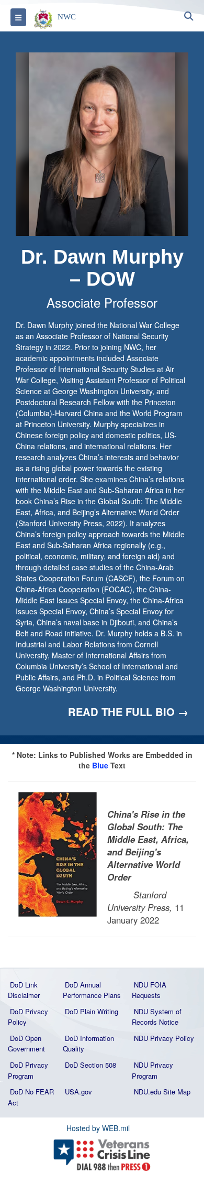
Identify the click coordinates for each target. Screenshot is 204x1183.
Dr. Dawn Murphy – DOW (102, 268)
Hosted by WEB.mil (98, 1128)
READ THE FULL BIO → (128, 711)
